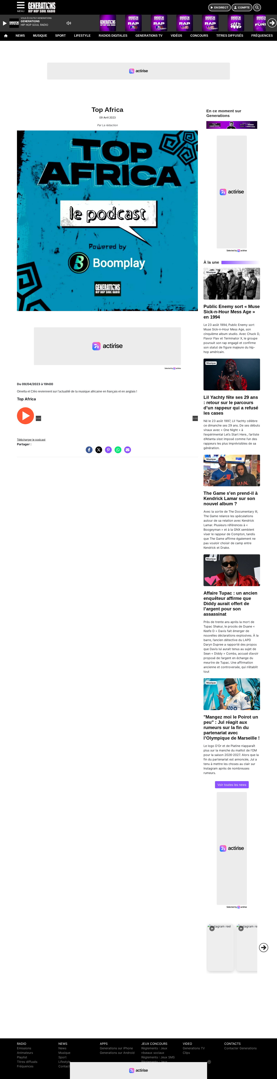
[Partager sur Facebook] (88, 452)
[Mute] (69, 23)
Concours (199, 35)
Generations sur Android (117, 1053)
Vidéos (176, 35)
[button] (220, 947)
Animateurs (25, 1053)
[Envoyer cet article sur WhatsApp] (117, 452)
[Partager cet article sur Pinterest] (107, 452)
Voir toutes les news (231, 785)
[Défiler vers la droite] (263, 947)
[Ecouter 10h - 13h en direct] (231, 125)
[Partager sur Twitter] (97, 452)
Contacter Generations (240, 1048)
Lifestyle (82, 35)
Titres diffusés (229, 35)
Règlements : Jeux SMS (158, 1057)
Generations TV (148, 35)
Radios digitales (113, 35)
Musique (40, 35)
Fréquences (262, 35)
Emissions (24, 1048)
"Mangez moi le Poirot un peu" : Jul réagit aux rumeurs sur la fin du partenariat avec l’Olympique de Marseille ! (232, 727)
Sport (60, 35)
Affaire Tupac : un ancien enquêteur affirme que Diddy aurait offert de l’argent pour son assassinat (230, 603)
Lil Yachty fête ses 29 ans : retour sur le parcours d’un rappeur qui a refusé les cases (231, 405)
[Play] (5, 23)
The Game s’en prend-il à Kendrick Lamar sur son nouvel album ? (231, 498)
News (20, 35)
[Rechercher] (257, 7)
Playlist (22, 1057)
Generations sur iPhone (116, 1048)
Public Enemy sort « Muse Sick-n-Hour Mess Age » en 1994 (232, 311)
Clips (186, 1053)
